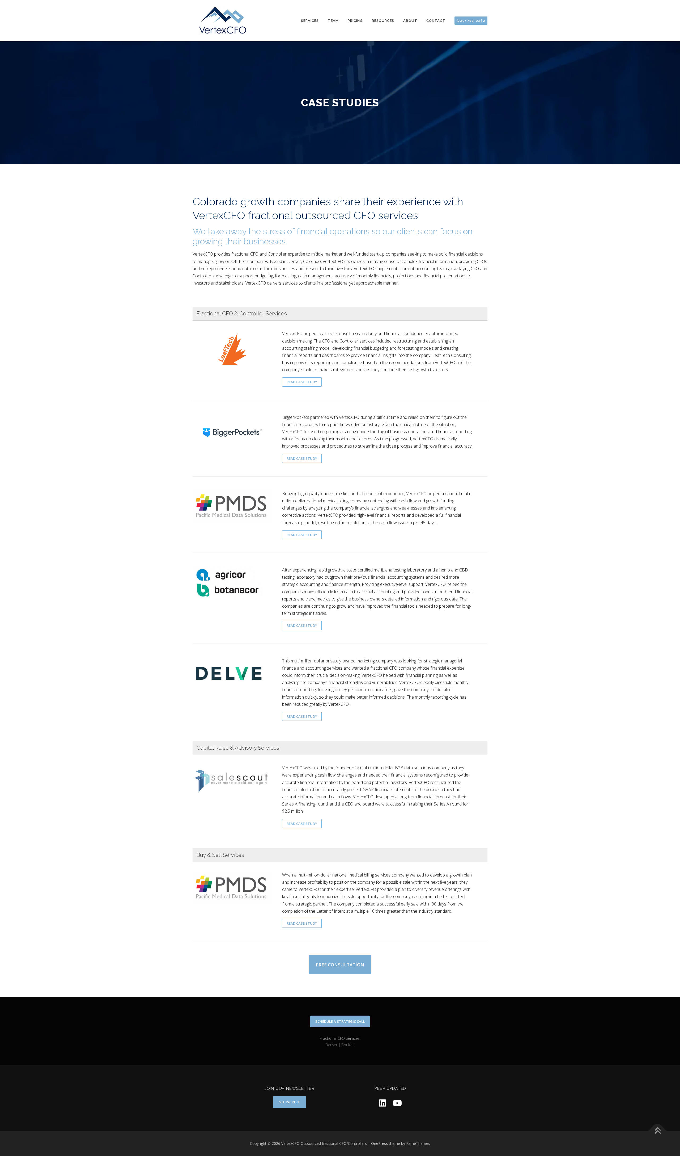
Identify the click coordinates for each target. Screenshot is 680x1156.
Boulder (348, 1044)
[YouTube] (397, 1102)
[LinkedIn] (382, 1102)
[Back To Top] (657, 1131)
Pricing (355, 21)
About (410, 21)
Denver (331, 1044)
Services (310, 21)
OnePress (379, 1143)
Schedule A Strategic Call (340, 1021)
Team (333, 21)
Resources (383, 21)
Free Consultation (340, 965)
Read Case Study (302, 381)
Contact (435, 21)
